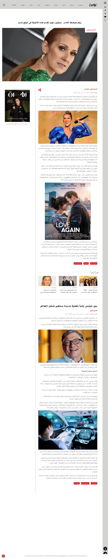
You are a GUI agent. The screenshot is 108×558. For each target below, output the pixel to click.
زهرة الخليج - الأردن (91, 92)
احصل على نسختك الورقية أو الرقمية (17, 124)
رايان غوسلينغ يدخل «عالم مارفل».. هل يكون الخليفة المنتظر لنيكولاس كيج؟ (68, 291)
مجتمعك (47, 5)
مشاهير (72, 5)
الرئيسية (81, 5)
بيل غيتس (94, 483)
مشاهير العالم (78, 263)
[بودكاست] (105, 549)
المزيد (25, 556)
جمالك (55, 5)
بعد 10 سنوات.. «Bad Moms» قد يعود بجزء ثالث (89, 291)
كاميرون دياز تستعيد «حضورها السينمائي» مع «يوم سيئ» (48, 291)
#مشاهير (94, 287)
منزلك (31, 5)
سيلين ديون (93, 263)
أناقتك (63, 5)
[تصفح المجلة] (105, 553)
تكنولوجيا (77, 483)
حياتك (38, 5)
